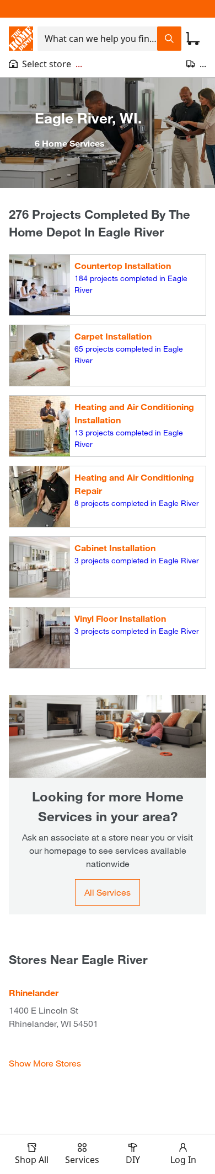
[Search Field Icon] (169, 38)
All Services (107, 892)
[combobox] (97, 38)
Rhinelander (33, 992)
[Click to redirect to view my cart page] (193, 38)
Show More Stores (45, 1063)
